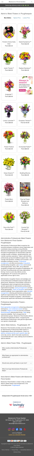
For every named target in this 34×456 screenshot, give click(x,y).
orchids (21, 265)
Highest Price (17, 18)
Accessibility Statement (25, 449)
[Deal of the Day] (25, 87)
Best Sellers (7, 18)
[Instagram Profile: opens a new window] (9, 429)
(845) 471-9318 (17, 422)
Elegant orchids (11, 310)
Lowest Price (26, 18)
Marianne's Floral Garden (17, 1)
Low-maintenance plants (15, 309)
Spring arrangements (21, 288)
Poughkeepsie (16, 385)
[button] (30, 452)
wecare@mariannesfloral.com (17, 423)
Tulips (24, 312)
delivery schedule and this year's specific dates (14, 333)
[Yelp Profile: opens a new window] (24, 429)
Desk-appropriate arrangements (10, 307)
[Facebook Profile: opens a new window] (17, 429)
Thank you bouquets (18, 289)
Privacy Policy (15, 449)
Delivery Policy (17, 451)
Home (2, 9)
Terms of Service (5, 449)
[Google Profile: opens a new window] (21, 429)
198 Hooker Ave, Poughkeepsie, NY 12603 (17, 420)
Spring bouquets (5, 312)
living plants (26, 263)
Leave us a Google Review (17, 435)
